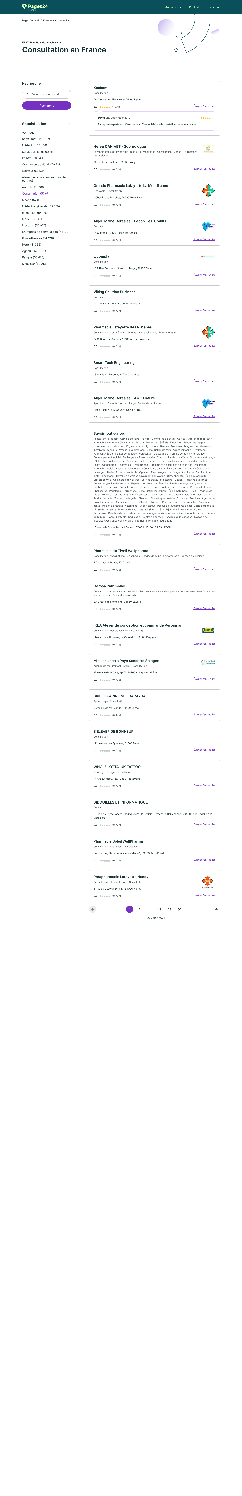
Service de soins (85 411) (38, 151)
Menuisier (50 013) (34, 263)
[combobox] (46, 94)
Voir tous (28, 132)
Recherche (47, 105)
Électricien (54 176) (35, 212)
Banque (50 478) (33, 257)
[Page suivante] (216, 909)
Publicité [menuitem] (195, 7)
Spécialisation (34, 124)
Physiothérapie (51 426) (38, 238)
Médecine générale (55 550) (41, 206)
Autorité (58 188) (33, 187)
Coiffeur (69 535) (34, 171)
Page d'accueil (31, 20)
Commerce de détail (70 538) (42, 164)
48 (159, 909)
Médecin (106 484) (34, 145)
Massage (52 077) (34, 225)
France (47, 20)
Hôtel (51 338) (31, 244)
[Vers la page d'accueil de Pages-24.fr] (35, 7)
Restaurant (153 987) (36, 139)
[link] (154, 108)
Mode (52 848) (32, 219)
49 (169, 909)
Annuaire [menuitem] (171, 7)
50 (179, 909)
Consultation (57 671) (36, 193)
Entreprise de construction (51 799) (45, 232)
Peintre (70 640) (33, 158)
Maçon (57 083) (32, 200)
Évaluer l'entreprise (204, 105)
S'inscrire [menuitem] (214, 7)
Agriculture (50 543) (35, 251)
